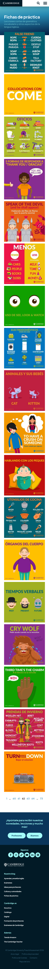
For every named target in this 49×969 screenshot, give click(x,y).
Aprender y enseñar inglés (14, 878)
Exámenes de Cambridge (14, 925)
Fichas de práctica (11, 896)
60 (14, 798)
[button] (38, 3)
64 (33, 798)
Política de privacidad (30, 954)
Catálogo (8, 912)
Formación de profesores (14, 921)
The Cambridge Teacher (13, 942)
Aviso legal (15, 954)
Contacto (33, 958)
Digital (6, 917)
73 (41, 798)
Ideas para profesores (12, 887)
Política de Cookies (19, 958)
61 (19, 798)
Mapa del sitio (24, 962)
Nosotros (7, 908)
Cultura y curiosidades (12, 891)
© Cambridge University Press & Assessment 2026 (24, 950)
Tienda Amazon (10, 937)
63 (28, 798)
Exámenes (8, 883)
